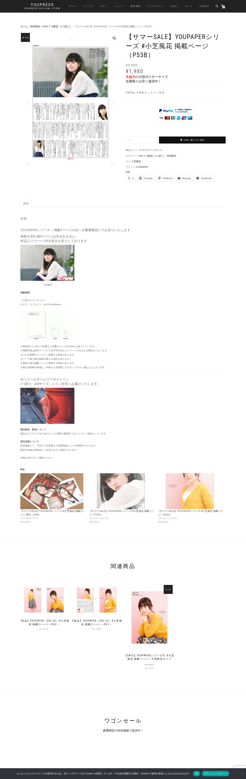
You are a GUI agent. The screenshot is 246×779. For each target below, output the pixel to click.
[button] (114, 38)
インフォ (88, 6)
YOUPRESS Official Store (42, 8)
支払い (175, 6)
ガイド (104, 6)
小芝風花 (136, 161)
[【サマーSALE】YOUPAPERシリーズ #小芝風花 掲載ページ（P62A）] (191, 491)
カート (189, 6)
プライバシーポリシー (216, 773)
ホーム (73, 6)
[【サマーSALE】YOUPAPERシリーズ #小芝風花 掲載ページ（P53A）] (122, 491)
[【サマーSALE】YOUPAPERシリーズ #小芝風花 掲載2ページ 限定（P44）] (53, 491)
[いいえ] (241, 773)
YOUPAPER (142, 167)
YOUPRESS (42, 5)
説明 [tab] (26, 203)
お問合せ (204, 6)
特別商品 (35, 26)
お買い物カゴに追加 (194, 140)
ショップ (119, 6)
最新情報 (136, 6)
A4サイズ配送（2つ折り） (57, 26)
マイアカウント (156, 6)
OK (196, 773)
